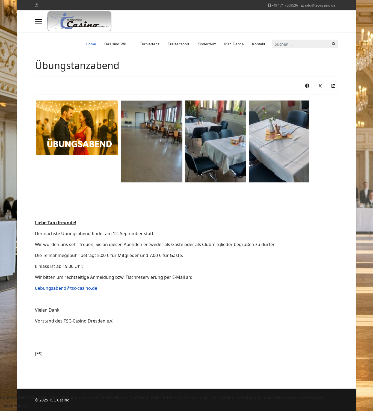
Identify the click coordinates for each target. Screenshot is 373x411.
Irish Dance (234, 44)
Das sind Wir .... (118, 44)
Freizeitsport (178, 44)
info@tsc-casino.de (320, 5)
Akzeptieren (16, 406)
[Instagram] (36, 5)
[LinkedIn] (333, 85)
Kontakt (258, 44)
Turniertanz (149, 44)
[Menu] (38, 21)
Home (91, 44)
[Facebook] (307, 85)
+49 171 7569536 (284, 5)
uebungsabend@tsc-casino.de (66, 288)
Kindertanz (206, 44)
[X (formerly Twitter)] (320, 85)
